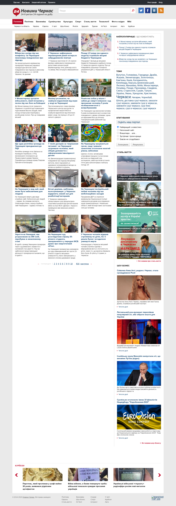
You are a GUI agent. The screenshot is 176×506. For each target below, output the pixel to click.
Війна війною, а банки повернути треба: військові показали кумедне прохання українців (87, 486)
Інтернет (113, 26)
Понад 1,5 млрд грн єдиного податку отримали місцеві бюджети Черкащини (137, 48)
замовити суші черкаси (128, 106)
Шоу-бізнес (64, 26)
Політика (29, 21)
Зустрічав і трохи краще (130, 136)
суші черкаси (149, 108)
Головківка (131, 75)
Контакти (25, 2)
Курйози (131, 26)
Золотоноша (147, 77)
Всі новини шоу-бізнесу (151, 443)
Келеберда (121, 83)
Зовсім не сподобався (129, 139)
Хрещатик (138, 93)
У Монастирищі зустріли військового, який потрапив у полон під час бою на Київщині (135, 42)
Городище (143, 75)
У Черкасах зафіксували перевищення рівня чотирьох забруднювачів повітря (136, 54)
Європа (45, 26)
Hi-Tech (104, 26)
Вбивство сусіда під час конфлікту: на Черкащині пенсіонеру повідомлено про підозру (138, 60)
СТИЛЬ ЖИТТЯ (124, 152)
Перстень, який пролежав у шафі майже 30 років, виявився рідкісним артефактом (42, 486)
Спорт (78, 21)
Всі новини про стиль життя (149, 261)
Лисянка (120, 85)
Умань (128, 93)
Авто (123, 26)
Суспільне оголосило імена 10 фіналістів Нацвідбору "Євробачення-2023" (137, 401)
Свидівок (152, 88)
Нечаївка (120, 88)
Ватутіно (120, 75)
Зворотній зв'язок (39, 2)
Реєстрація (152, 2)
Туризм (94, 26)
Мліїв (140, 85)
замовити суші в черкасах (144, 103)
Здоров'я (85, 26)
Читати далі (123, 307)
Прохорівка (140, 88)
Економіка (41, 21)
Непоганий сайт (126, 130)
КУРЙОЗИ (19, 466)
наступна (84, 264)
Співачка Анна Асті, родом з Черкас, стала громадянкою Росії (137, 271)
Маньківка (131, 85)
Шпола (119, 100)
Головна (18, 21)
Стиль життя (90, 21)
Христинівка (150, 93)
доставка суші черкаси (135, 100)
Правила (51, 2)
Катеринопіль (140, 80)
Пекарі (130, 88)
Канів (129, 80)
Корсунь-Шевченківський (141, 83)
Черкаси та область (21, 26)
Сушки (139, 91)
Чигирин (136, 97)
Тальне (148, 91)
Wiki (129, 21)
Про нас (16, 2)
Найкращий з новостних (130, 127)
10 (71, 264)
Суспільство (55, 21)
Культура (68, 21)
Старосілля (129, 91)
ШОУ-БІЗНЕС (123, 266)
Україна (36, 26)
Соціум (93, 497)
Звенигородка (132, 77)
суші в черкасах (134, 108)
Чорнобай (146, 97)
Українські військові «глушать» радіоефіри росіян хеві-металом (129, 485)
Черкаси (123, 97)
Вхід (161, 2)
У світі (54, 26)
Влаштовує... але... (128, 133)
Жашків (120, 77)
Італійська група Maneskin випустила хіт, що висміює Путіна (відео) (138, 357)
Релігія (75, 26)
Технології (104, 21)
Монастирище (151, 85)
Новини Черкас (29, 497)
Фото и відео (118, 21)
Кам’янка (121, 80)
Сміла (119, 91)
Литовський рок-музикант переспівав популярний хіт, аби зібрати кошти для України (136, 314)
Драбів (153, 75)
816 (77, 264)
